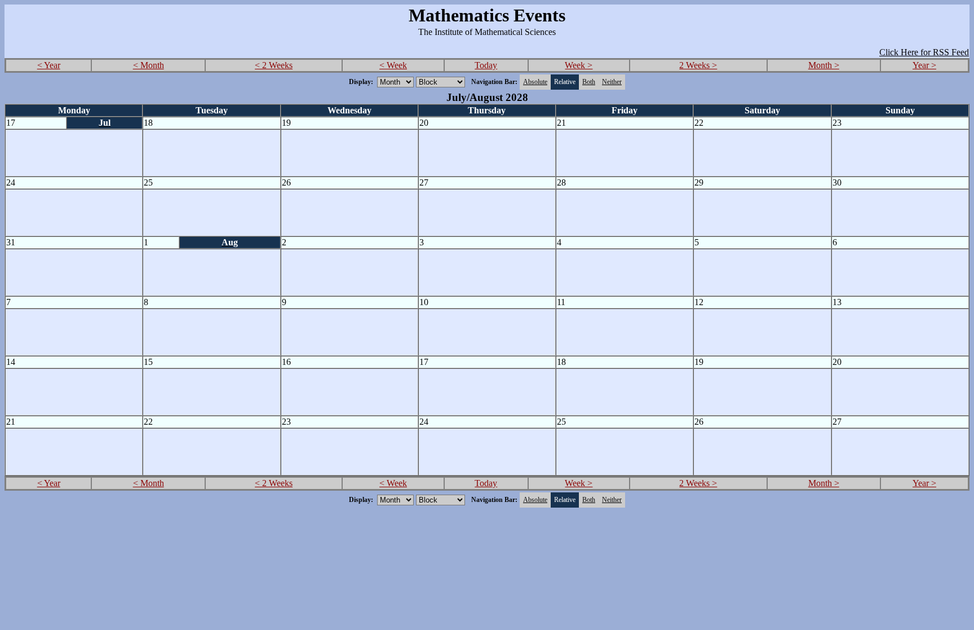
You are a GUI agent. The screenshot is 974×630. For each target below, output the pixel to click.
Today (486, 65)
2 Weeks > (698, 65)
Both (588, 82)
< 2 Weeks (274, 65)
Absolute (535, 82)
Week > (578, 65)
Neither (612, 82)
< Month (148, 65)
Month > (823, 65)
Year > (924, 65)
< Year (48, 65)
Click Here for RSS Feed (924, 52)
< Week (393, 65)
